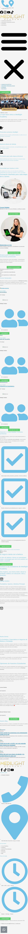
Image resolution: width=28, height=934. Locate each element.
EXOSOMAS (3, 292)
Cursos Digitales (4, 207)
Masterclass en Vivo (6, 245)
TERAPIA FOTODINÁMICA (7, 386)
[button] (14, 55)
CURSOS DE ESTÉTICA (6, 20)
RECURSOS (3, 25)
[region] (14, 103)
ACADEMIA (3, 23)
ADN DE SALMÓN (5, 339)
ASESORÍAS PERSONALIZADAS (8, 22)
